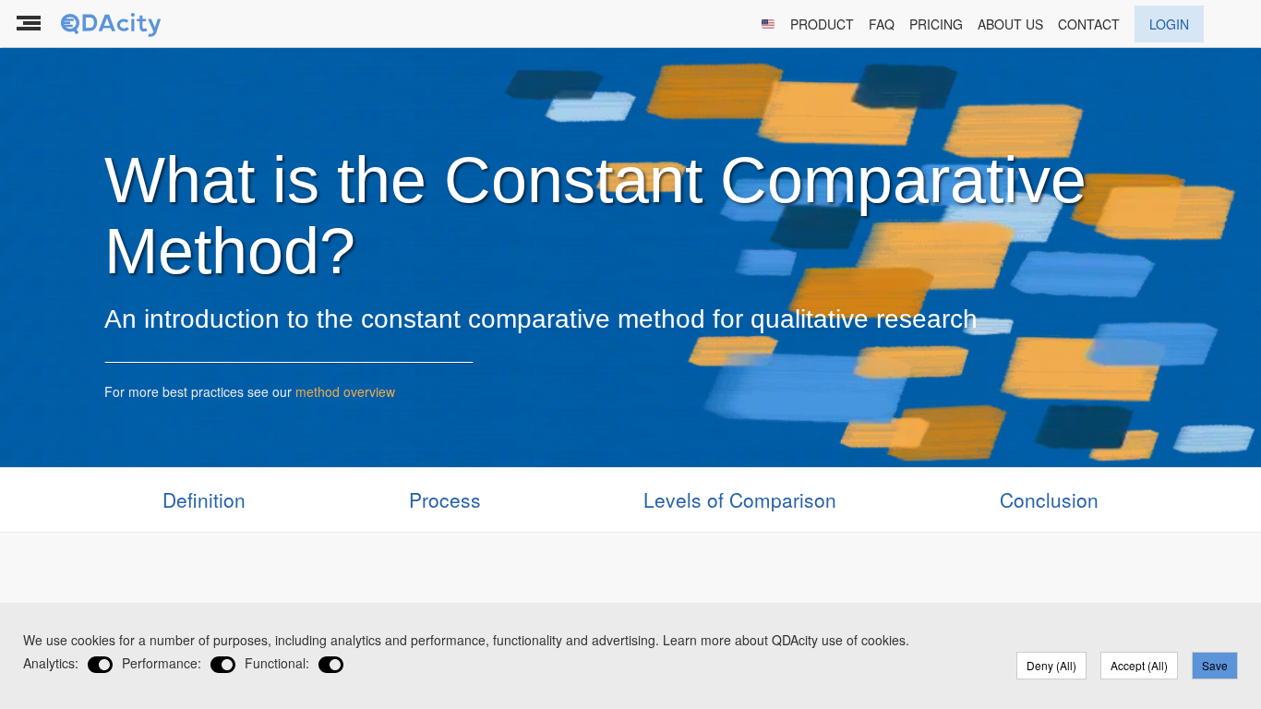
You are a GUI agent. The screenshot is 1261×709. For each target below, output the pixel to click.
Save (1215, 665)
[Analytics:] (100, 665)
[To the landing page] (112, 24)
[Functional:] (331, 665)
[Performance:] (223, 665)
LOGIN (1169, 24)
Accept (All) (1139, 665)
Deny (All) (1051, 665)
